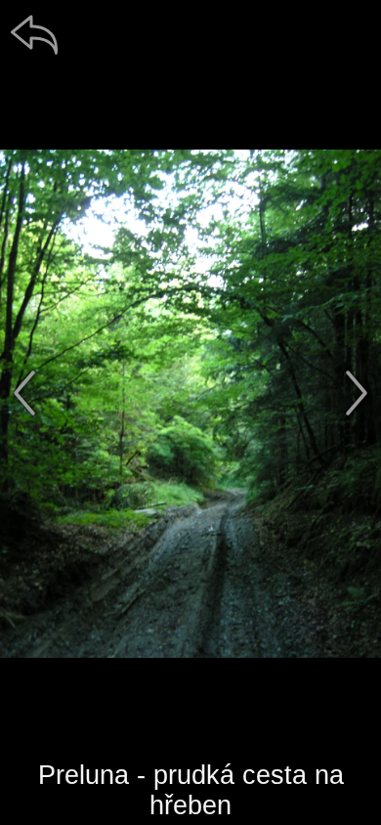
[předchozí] (24, 393)
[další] (356, 393)
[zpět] (34, 34)
